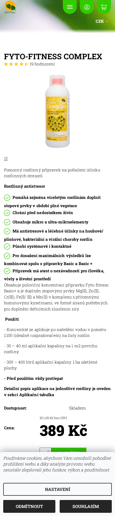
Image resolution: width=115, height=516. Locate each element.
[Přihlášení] (87, 7)
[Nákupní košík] (104, 7)
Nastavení (57, 489)
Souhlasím (85, 506)
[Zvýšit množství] (49, 450)
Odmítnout (29, 506)
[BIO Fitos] (26, 7)
